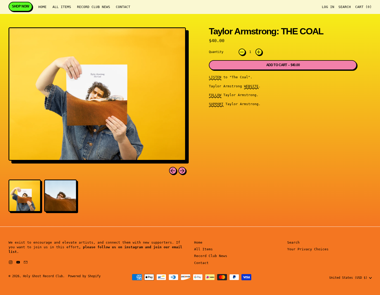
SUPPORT (216, 104)
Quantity (216, 52)
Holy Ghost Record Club (43, 276)
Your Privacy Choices (308, 249)
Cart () (363, 8)
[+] (258, 52)
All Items (61, 7)
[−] (242, 52)
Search (293, 242)
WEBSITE (251, 86)
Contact (123, 7)
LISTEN (215, 77)
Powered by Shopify (84, 276)
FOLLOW (215, 95)
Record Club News (93, 7)
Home (42, 7)
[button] (344, 7)
